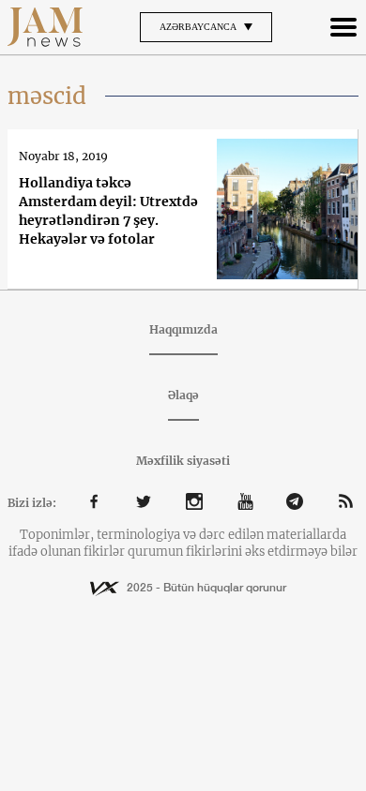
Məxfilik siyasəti (183, 461)
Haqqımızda (183, 329)
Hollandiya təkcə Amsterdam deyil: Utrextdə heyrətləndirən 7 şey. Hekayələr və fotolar (108, 210)
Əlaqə (183, 395)
